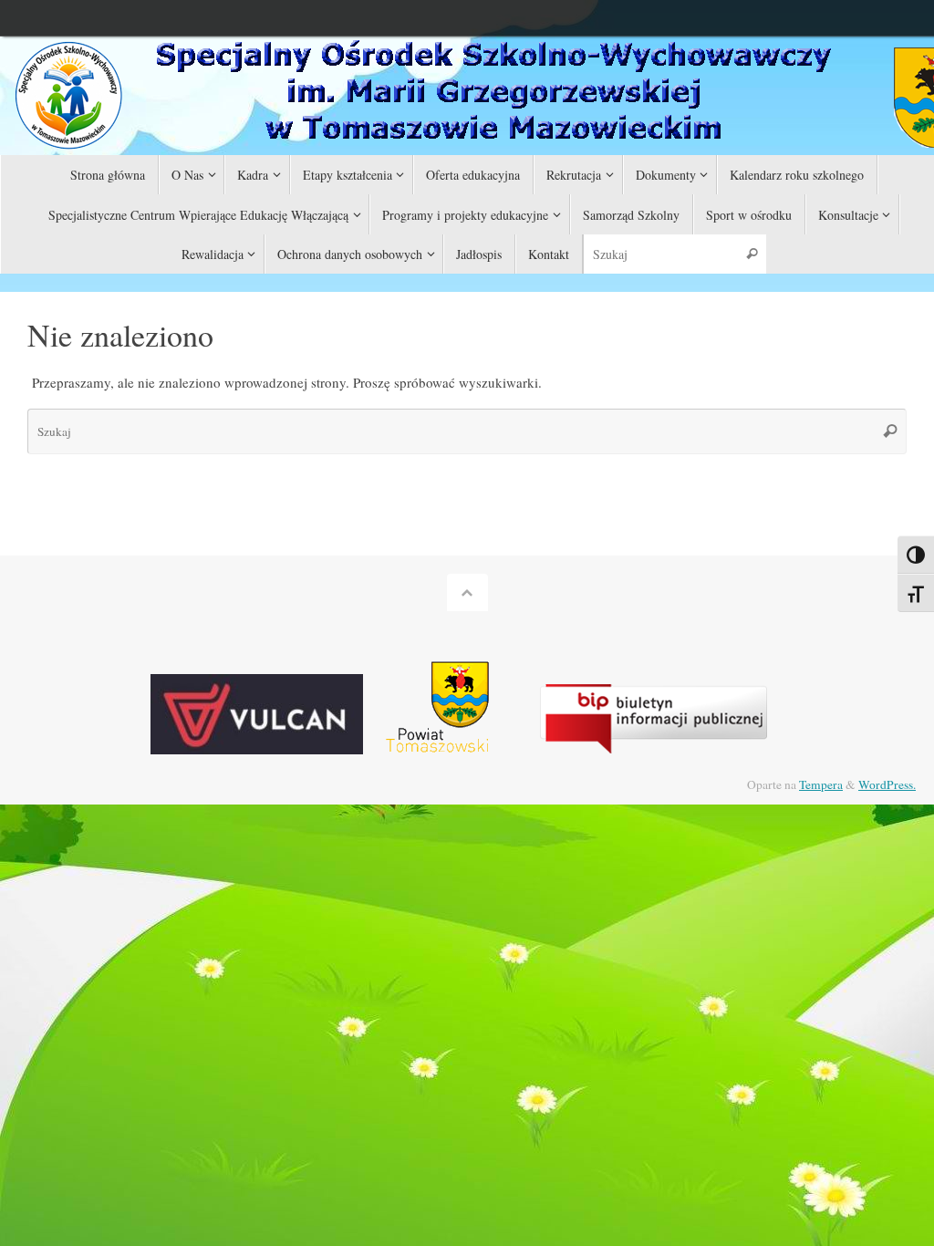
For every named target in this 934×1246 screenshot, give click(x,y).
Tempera (821, 784)
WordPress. (887, 784)
